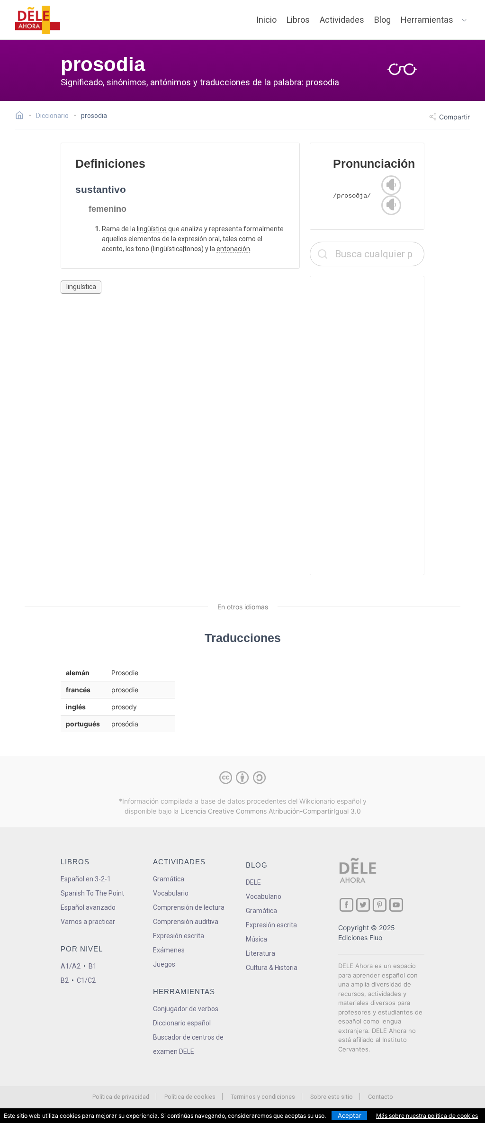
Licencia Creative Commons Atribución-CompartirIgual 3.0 (270, 811)
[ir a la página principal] (37, 19)
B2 (65, 980)
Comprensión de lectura (189, 907)
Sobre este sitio (331, 1096)
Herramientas (427, 20)
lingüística (152, 229)
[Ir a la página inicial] (22, 116)
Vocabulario (171, 893)
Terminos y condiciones (263, 1096)
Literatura (260, 953)
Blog (382, 20)
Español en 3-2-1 (86, 879)
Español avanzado (88, 907)
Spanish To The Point (92, 893)
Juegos (164, 964)
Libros (298, 20)
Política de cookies (190, 1096)
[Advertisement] (367, 425)
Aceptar (349, 1115)
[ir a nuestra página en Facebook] (346, 905)
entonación (233, 249)
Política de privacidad (120, 1096)
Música (256, 939)
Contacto (380, 1096)
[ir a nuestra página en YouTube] (396, 905)
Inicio (266, 20)
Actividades (342, 20)
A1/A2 (71, 966)
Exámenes (169, 950)
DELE (253, 882)
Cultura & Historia (271, 967)
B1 (93, 966)
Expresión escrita (178, 936)
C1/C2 (86, 980)
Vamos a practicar (88, 921)
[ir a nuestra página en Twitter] (363, 905)
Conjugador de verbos (185, 1009)
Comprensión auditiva (185, 921)
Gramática (168, 879)
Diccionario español (182, 1023)
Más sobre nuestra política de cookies (427, 1115)
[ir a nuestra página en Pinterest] (379, 905)
